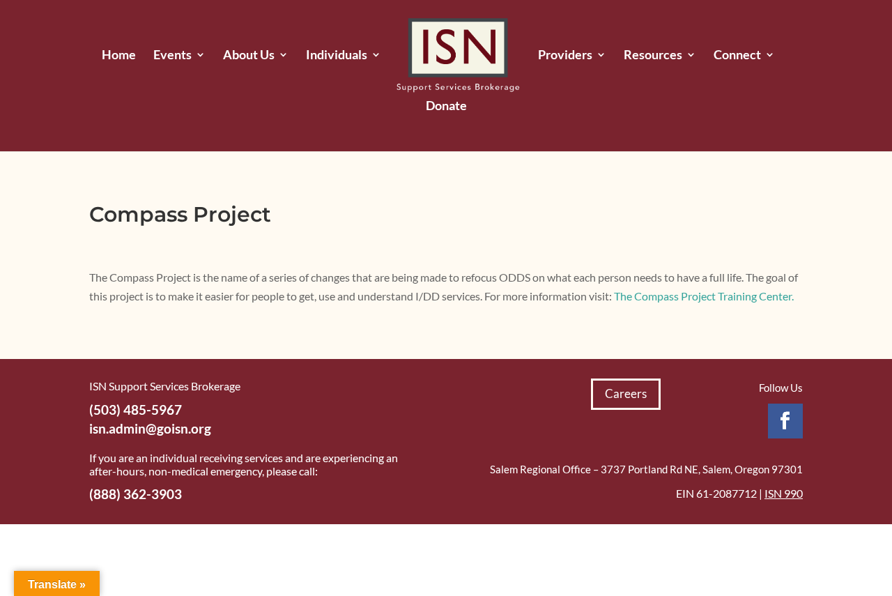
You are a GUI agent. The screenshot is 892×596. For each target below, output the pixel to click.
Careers (626, 393)
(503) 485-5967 (135, 410)
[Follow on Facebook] (785, 421)
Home (119, 55)
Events (172, 55)
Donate (446, 106)
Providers (565, 55)
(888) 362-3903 (135, 494)
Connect (737, 55)
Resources (653, 55)
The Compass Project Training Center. (704, 296)
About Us (249, 55)
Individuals (336, 55)
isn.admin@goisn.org (150, 428)
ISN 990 (783, 493)
